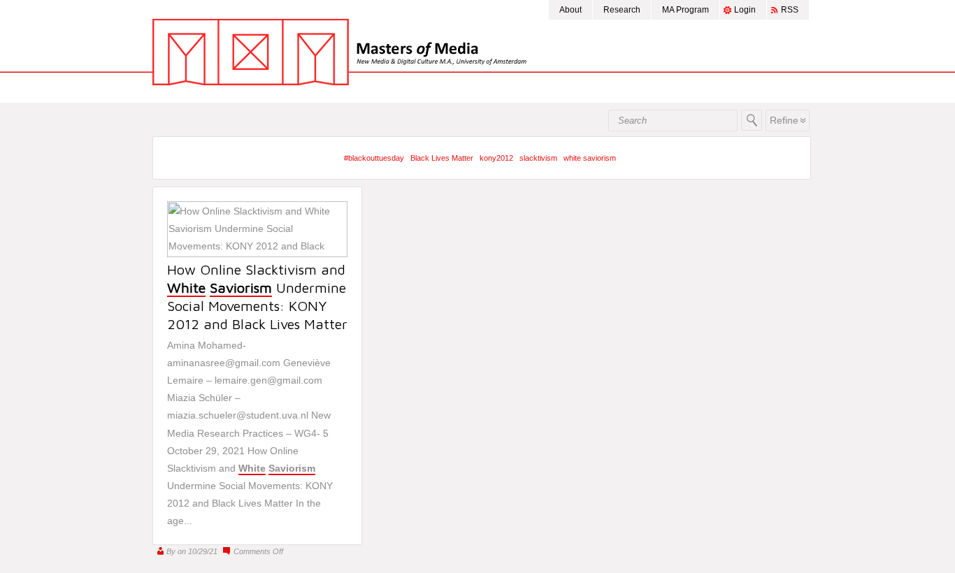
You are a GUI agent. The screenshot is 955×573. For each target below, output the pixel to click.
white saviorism (589, 158)
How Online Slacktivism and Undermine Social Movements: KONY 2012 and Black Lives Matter (257, 296)
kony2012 (496, 158)
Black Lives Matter (441, 158)
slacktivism (538, 158)
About (570, 10)
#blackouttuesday (374, 158)
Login (745, 10)
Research (621, 10)
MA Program (685, 10)
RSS (789, 10)
